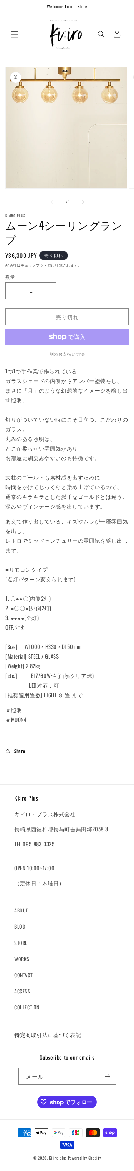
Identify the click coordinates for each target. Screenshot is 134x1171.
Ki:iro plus (58, 1158)
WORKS (21, 959)
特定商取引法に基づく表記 (47, 1034)
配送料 (11, 265)
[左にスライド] (51, 202)
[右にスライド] (83, 202)
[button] (14, 34)
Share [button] (19, 750)
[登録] (108, 1076)
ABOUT (21, 910)
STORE (21, 942)
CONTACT (23, 975)
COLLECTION (26, 1007)
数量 (10, 277)
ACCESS (22, 991)
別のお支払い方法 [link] (67, 354)
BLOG (19, 926)
